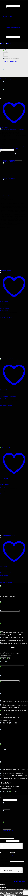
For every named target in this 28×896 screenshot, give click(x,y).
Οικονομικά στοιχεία (5, 655)
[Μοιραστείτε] (3, 887)
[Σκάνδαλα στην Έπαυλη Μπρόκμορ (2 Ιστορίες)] (6, 87)
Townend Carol (4, 399)
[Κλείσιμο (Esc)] (5, 887)
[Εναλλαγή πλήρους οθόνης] (2, 887)
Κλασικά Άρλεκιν (9, 79)
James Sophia (4, 575)
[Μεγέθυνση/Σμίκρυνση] (0, 887)
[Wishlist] (0, 98)
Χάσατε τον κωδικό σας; (6, 855)
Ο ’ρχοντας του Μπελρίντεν (7, 573)
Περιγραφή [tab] (6, 195)
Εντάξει (5, 895)
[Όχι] (15, 895)
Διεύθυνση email (5, 861)
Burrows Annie (4, 310)
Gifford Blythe (3, 487)
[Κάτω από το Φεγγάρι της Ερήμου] (6, 95)
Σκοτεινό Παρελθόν (5, 308)
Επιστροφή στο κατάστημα (13, 27)
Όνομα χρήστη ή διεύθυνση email (9, 837)
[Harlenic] (5, 43)
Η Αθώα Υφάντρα (4, 484)
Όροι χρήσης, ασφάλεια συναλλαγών (9, 653)
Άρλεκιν (2, 79)
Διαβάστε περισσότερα (6, 317)
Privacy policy (11, 895)
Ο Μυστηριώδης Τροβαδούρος (8, 396)
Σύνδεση (12, 852)
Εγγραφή (3, 884)
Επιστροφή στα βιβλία (9, 160)
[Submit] (6, 7)
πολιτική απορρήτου (19, 881)
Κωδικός (2, 841)
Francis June (14, 148)
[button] (7, 16)
